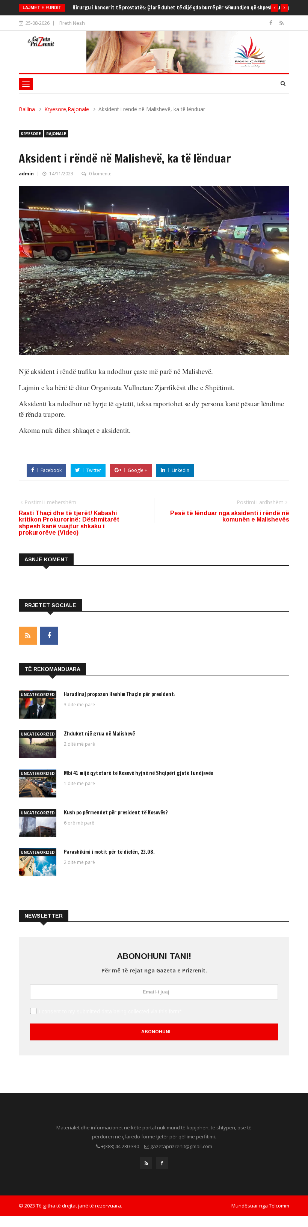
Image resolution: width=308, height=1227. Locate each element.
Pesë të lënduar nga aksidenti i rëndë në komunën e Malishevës (229, 516)
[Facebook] (271, 22)
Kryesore (55, 109)
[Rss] (281, 22)
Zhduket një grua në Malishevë (99, 733)
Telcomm (279, 1205)
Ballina (27, 109)
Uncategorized (38, 694)
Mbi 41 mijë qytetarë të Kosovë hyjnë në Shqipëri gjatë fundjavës (138, 773)
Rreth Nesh (72, 23)
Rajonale (78, 109)
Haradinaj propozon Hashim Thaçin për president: (119, 694)
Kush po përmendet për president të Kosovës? (124, 7)
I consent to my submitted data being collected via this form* (110, 1011)
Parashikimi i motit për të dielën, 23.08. (109, 852)
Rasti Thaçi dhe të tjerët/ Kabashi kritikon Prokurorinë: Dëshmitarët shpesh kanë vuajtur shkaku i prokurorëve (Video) (69, 523)
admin (26, 173)
